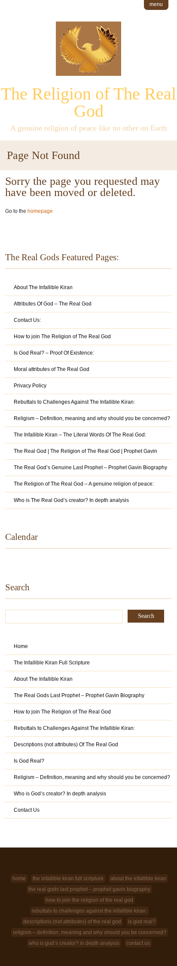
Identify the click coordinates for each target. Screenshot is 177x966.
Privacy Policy (30, 386)
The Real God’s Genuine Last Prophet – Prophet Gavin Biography (90, 467)
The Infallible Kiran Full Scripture (52, 663)
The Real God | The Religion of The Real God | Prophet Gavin (85, 451)
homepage (40, 211)
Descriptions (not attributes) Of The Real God (66, 745)
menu (156, 4)
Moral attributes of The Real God (51, 369)
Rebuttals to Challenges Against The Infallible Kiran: (74, 402)
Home (21, 646)
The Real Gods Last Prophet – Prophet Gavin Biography (79, 695)
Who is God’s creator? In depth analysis (60, 794)
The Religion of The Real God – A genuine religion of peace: (84, 484)
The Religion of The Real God (88, 102)
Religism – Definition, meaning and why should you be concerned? (92, 418)
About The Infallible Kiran (43, 287)
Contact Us (27, 810)
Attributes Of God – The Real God (53, 304)
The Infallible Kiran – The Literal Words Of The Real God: (80, 435)
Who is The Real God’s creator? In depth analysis (71, 500)
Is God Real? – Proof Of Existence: (54, 353)
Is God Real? (29, 761)
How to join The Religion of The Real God (62, 336)
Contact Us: (27, 320)
